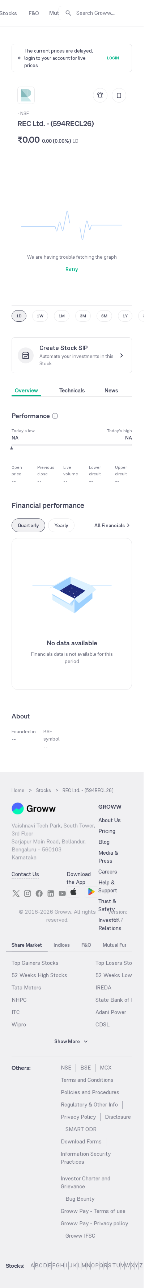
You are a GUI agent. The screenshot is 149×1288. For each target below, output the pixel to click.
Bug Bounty (79, 1198)
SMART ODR (81, 1129)
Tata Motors (26, 987)
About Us (109, 820)
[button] (55, 416)
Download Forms (81, 1141)
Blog (104, 842)
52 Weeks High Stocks (39, 975)
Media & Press (108, 856)
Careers (107, 871)
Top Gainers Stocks (35, 963)
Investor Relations (110, 924)
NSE (66, 1067)
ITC (16, 1012)
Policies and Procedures (90, 1092)
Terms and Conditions (87, 1080)
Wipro (19, 1024)
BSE (85, 1067)
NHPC (19, 1000)
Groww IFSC (80, 1235)
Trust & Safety (107, 905)
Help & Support (107, 886)
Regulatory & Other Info (89, 1104)
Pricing (106, 831)
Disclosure (118, 1117)
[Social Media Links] (16, 893)
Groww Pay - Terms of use (93, 1211)
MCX (105, 1067)
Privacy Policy (78, 1117)
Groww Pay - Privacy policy (94, 1223)
